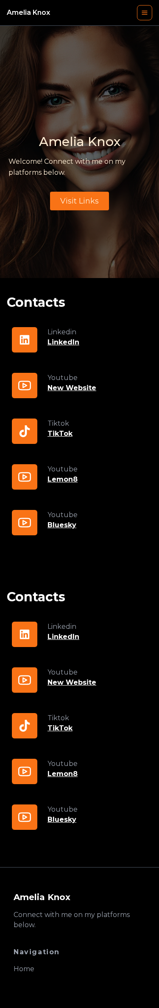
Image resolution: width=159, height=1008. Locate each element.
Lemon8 (62, 479)
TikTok (60, 434)
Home (24, 969)
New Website (71, 388)
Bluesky (61, 525)
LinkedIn (63, 342)
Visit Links (79, 201)
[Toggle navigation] (144, 12)
